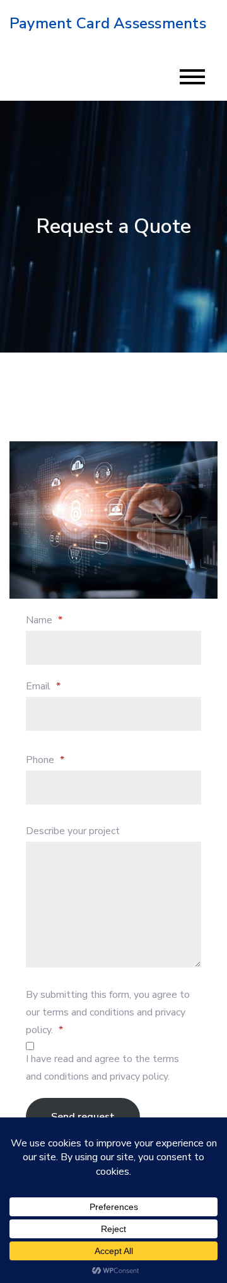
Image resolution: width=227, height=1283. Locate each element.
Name (44, 620)
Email (43, 686)
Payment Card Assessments (107, 23)
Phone (45, 760)
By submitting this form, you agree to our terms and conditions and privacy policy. (108, 1012)
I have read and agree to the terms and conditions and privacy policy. (102, 1067)
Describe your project (73, 831)
